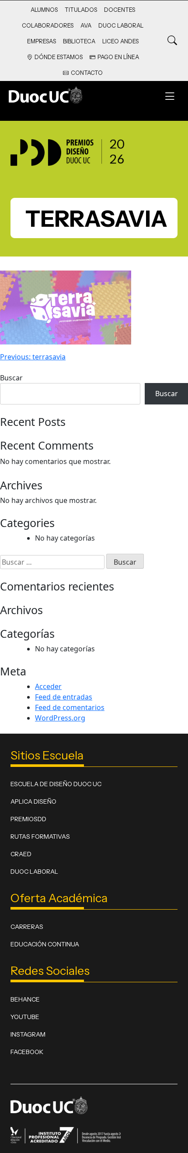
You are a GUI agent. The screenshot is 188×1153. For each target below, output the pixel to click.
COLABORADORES (47, 25)
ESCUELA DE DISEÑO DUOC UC (55, 784)
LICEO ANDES (120, 41)
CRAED (20, 854)
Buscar (11, 378)
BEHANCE (25, 999)
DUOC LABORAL (120, 25)
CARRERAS (26, 927)
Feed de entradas (63, 697)
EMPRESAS (41, 41)
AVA (85, 25)
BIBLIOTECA (79, 41)
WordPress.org (60, 718)
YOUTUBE (24, 1017)
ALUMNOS (44, 10)
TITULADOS (81, 10)
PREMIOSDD (28, 819)
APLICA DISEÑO (33, 801)
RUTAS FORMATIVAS (40, 836)
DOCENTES (119, 10)
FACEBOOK (26, 1052)
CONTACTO (87, 73)
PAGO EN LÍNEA (118, 57)
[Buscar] (172, 41)
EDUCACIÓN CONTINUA (44, 944)
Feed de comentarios (69, 707)
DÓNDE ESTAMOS (59, 57)
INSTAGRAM (27, 1034)
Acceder (48, 686)
